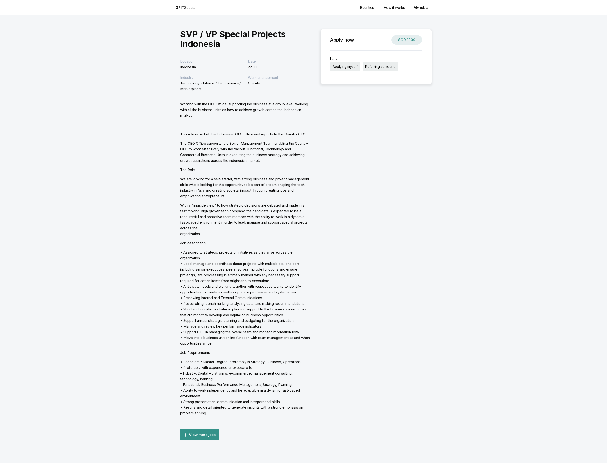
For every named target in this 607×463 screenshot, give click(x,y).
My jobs (421, 7)
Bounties (367, 7)
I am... (334, 58)
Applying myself (345, 67)
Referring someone (380, 67)
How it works (394, 7)
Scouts (185, 7)
